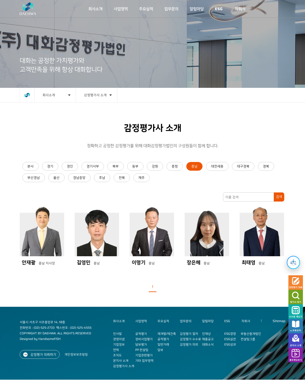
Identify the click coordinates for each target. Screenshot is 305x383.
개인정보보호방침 (76, 354)
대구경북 (243, 166)
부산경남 (33, 177)
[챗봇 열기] (293, 262)
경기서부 (93, 166)
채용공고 (55, 118)
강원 (155, 166)
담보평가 (24, 144)
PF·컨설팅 (25, 159)
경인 (70, 166)
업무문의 (45, 91)
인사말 (15, 105)
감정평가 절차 (45, 110)
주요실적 (34, 91)
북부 (115, 166)
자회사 (74, 93)
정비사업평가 (24, 125)
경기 (50, 166)
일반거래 (35, 144)
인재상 (55, 105)
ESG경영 (66, 98)
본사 (30, 166)
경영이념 (15, 118)
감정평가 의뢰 (45, 157)
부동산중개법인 (76, 116)
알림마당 (54, 91)
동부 (135, 166)
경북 (266, 166)
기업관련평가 (24, 178)
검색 (279, 196)
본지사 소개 (15, 172)
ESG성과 (66, 116)
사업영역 (24, 91)
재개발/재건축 (36, 110)
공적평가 (24, 106)
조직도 (15, 156)
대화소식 (55, 134)
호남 (102, 177)
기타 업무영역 (24, 200)
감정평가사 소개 (15, 193)
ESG (64, 88)
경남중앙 (79, 177)
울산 (56, 177)
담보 (35, 156)
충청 (175, 166)
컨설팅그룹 (76, 138)
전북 (122, 177)
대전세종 (217, 166)
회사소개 (14, 91)
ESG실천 (66, 107)
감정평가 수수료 (45, 133)
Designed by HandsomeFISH (40, 338)
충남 (194, 166)
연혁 (15, 146)
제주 (141, 177)
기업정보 (15, 134)
